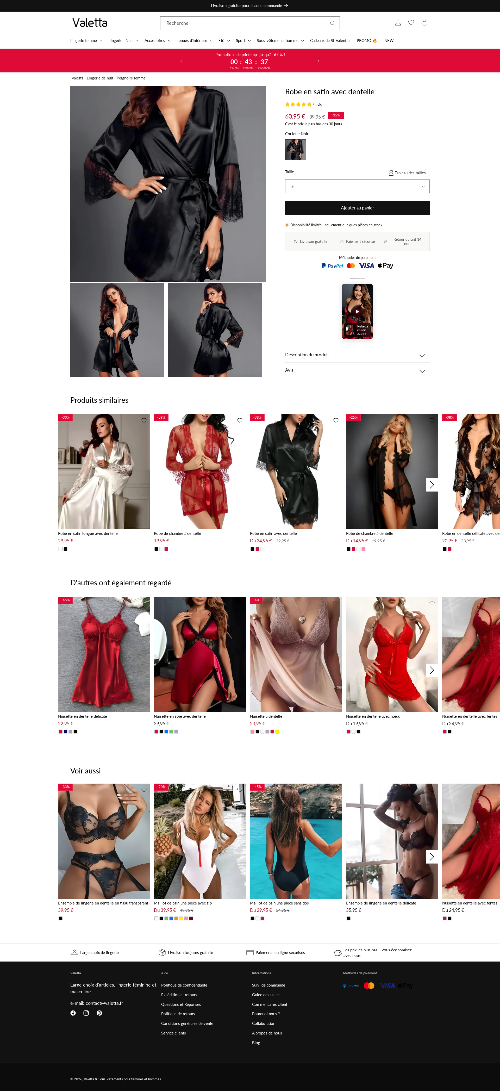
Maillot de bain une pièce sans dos (279, 903)
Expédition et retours (179, 994)
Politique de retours (178, 1013)
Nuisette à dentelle (266, 716)
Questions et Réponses (181, 1004)
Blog (256, 1042)
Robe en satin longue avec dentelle (88, 533)
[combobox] (250, 23)
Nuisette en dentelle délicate (82, 716)
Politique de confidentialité (184, 985)
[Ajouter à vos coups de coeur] (144, 420)
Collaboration (263, 1023)
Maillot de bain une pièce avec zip (183, 903)
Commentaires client (269, 1004)
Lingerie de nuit (100, 78)
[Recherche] (333, 23)
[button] (86, 40)
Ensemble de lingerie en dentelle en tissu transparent (103, 903)
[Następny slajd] (318, 60)
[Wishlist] (411, 22)
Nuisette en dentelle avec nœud (373, 716)
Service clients (173, 1033)
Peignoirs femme (131, 78)
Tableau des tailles (410, 172)
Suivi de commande (268, 985)
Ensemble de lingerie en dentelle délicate (381, 903)
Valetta (77, 78)
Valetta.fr (90, 1079)
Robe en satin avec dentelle (273, 533)
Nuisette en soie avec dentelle (180, 716)
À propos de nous (267, 1033)
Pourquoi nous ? (266, 1013)
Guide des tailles (266, 994)
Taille (289, 171)
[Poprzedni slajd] (181, 60)
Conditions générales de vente (187, 1023)
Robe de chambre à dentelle (177, 533)
